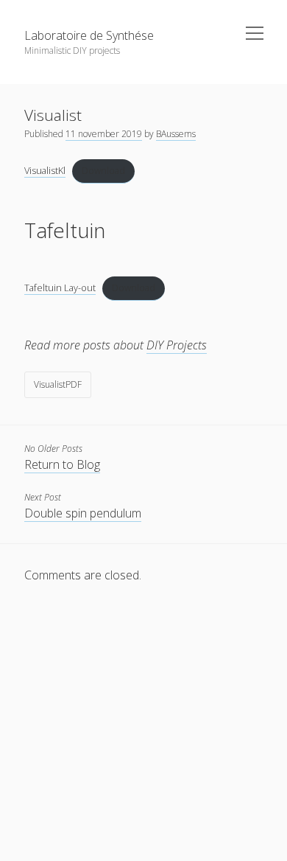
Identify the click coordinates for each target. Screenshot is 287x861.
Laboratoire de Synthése (89, 35)
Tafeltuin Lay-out (60, 287)
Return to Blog (62, 464)
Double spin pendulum (82, 513)
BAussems (176, 134)
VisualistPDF (58, 384)
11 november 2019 (103, 134)
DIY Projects (176, 345)
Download (103, 170)
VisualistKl (44, 170)
